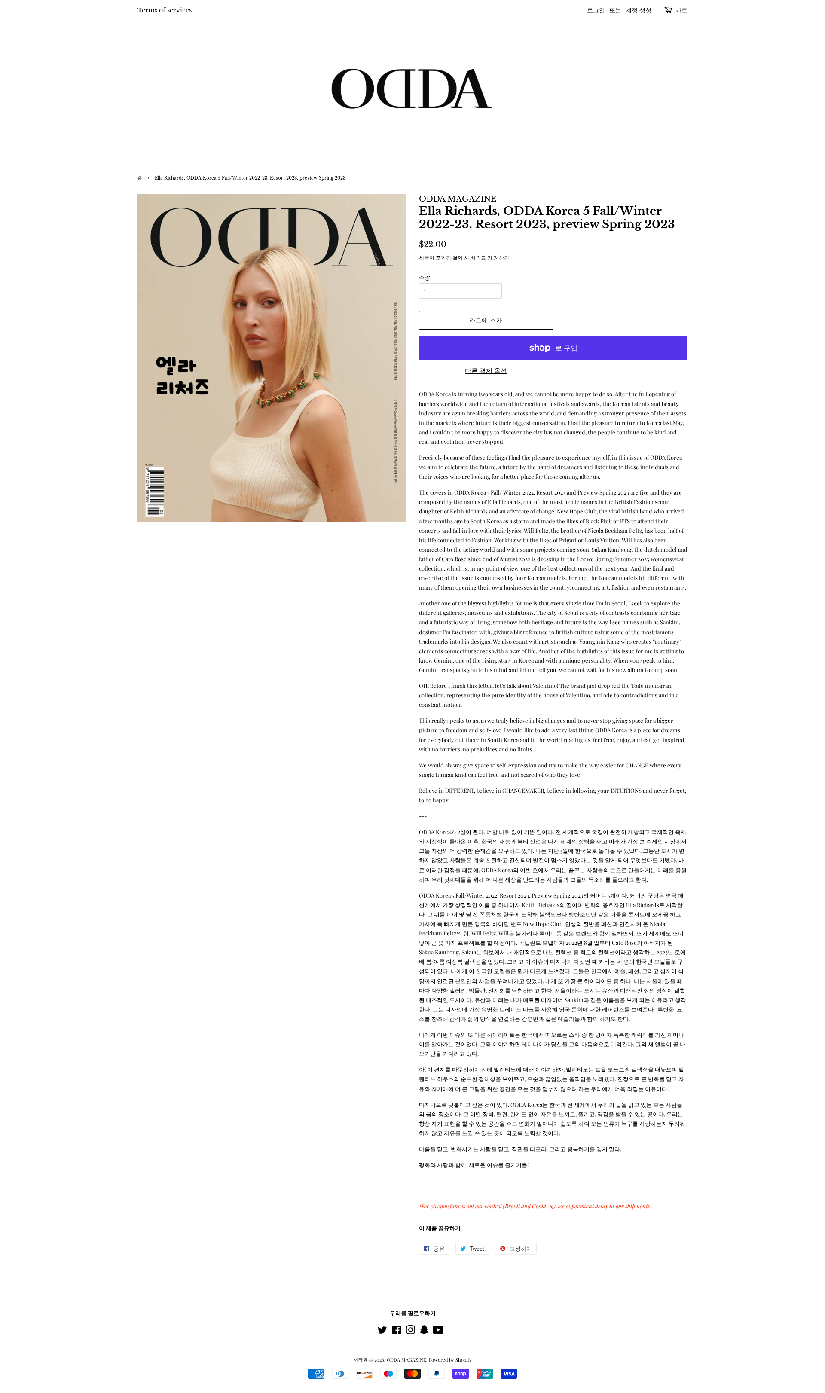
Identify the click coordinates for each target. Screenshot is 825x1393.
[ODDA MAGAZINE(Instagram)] (410, 1332)
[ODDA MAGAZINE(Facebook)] (396, 1332)
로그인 (596, 10)
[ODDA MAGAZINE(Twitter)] (382, 1332)
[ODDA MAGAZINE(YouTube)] (438, 1332)
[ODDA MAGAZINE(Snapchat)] (424, 1332)
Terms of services (165, 10)
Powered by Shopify (450, 1359)
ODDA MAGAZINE (406, 1359)
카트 (681, 10)
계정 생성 (638, 10)
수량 (424, 277)
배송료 (478, 257)
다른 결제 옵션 (486, 370)
